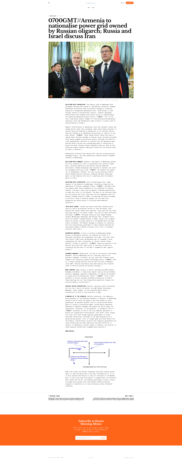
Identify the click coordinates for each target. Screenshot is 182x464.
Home (89, 7)
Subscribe (130, 2)
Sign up (91, 457)
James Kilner (53, 16)
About (93, 7)
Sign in (122, 2)
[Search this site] (49, 3)
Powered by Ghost (129, 457)
